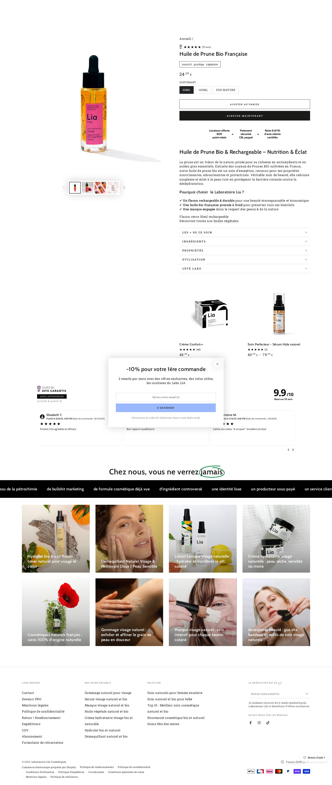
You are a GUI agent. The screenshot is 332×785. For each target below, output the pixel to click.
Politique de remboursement (97, 766)
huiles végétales (226, 221)
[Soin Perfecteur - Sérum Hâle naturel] (279, 310)
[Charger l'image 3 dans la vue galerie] (100, 188)
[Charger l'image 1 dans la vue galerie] (75, 188)
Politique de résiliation (64, 776)
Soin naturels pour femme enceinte (174, 693)
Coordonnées (96, 771)
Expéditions (31, 724)
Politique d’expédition (71, 771)
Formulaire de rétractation (43, 742)
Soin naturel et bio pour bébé (169, 699)
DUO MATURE (226, 91)
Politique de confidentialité (43, 711)
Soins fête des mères (163, 724)
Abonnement (32, 736)
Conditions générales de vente (126, 771)
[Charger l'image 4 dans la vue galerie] (113, 188)
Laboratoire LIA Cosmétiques (49, 761)
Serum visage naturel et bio (106, 699)
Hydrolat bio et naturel (102, 730)
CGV (25, 730)
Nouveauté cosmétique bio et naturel (175, 718)
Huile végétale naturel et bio (107, 711)
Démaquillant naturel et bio (106, 736)
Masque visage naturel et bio (107, 705)
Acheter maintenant (245, 115)
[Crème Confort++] (210, 310)
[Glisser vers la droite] (124, 188)
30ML (188, 91)
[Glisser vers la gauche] (64, 188)
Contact (28, 693)
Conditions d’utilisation (40, 771)
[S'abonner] (308, 693)
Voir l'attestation (52, 396)
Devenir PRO (32, 699)
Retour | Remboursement (41, 718)
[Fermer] (217, 364)
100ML (204, 91)
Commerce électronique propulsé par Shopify (49, 767)
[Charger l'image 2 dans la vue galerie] (87, 188)
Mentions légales (35, 705)
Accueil (185, 39)
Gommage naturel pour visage (108, 693)
